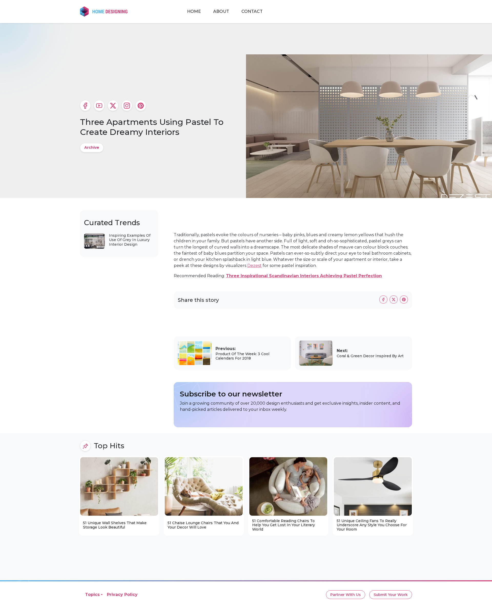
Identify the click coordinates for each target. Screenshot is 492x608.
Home (194, 11)
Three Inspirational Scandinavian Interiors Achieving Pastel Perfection (304, 275)
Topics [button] (92, 594)
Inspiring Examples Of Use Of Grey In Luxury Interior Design (129, 240)
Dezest (254, 265)
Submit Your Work (391, 594)
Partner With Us (345, 594)
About (221, 11)
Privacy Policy (122, 594)
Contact (252, 11)
